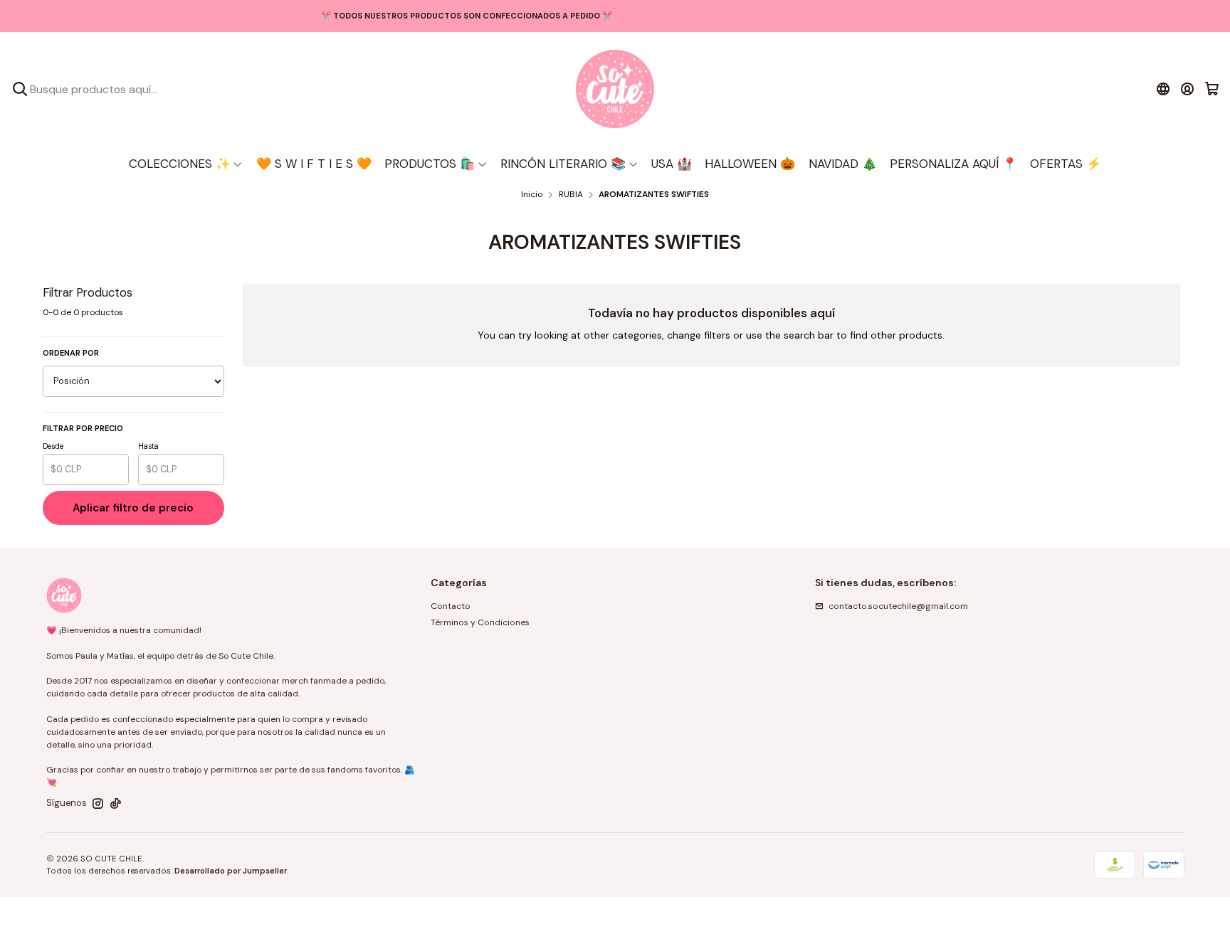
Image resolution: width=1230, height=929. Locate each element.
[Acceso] (1187, 89)
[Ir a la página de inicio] (615, 89)
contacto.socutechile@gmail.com (898, 606)
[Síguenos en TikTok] (116, 803)
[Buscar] (20, 89)
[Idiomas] (1162, 89)
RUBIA (571, 195)
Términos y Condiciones (480, 622)
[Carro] (1212, 89)
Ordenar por (71, 353)
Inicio (531, 195)
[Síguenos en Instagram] (98, 803)
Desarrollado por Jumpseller (230, 871)
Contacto (451, 606)
